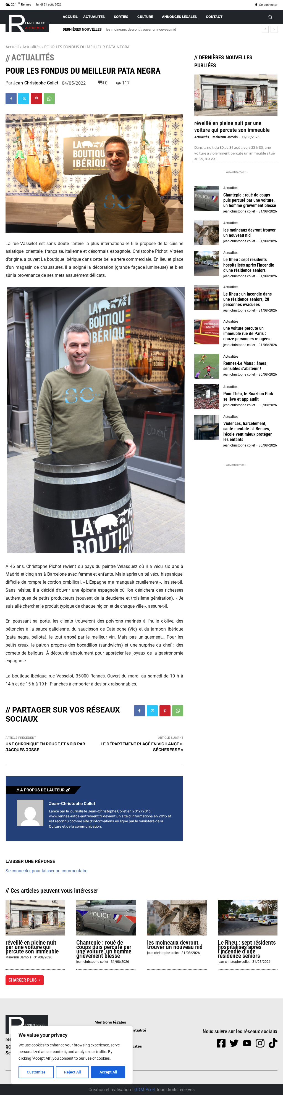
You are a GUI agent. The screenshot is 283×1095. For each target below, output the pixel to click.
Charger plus (23, 980)
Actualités (31, 46)
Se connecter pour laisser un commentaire (46, 870)
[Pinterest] (36, 98)
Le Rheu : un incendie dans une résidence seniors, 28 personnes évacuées (247, 299)
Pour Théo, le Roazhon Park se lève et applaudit (248, 396)
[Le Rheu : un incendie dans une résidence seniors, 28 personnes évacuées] (206, 297)
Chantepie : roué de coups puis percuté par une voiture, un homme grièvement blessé (249, 200)
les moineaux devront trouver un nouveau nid (249, 232)
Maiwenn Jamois (225, 137)
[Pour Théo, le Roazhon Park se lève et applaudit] (206, 396)
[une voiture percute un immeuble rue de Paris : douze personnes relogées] (206, 332)
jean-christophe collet (35, 83)
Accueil (12, 46)
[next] (274, 29)
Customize (36, 1072)
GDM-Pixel (144, 1089)
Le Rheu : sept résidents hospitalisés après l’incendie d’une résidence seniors (167, 29)
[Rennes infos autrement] (27, 22)
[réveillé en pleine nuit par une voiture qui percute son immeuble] (235, 95)
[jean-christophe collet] (30, 815)
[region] (72, 1055)
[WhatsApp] (49, 98)
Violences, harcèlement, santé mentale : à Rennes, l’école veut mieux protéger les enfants (247, 431)
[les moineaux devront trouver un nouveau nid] (206, 232)
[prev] (265, 29)
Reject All (72, 1072)
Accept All (108, 1072)
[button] (270, 17)
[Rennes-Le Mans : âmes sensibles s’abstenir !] (206, 366)
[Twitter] (23, 98)
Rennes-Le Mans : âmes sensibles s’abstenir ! (244, 366)
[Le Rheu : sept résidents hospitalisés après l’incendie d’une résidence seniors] (206, 263)
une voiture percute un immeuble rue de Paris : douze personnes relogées (246, 333)
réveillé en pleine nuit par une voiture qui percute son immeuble (232, 126)
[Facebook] (11, 98)
